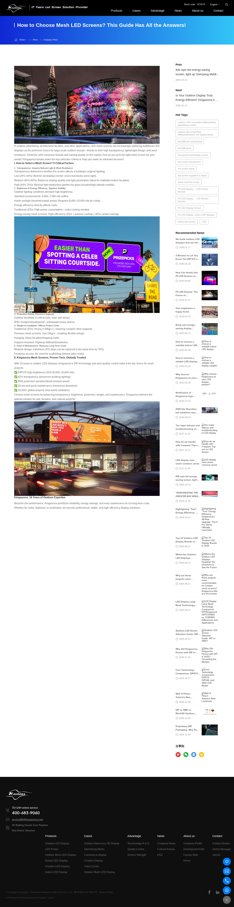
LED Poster (51, 849)
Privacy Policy (106, 892)
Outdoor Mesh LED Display (60, 855)
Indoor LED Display (56, 872)
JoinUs (216, 855)
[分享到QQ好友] (193, 754)
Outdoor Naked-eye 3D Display (101, 843)
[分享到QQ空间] (201, 754)
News (178, 10)
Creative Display (93, 860)
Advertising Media (94, 849)
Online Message (221, 849)
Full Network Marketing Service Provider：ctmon (30, 897)
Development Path (193, 849)
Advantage (157, 10)
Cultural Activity (166, 849)
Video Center (91, 866)
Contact (218, 10)
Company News (49, 40)
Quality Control (135, 849)
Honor (186, 860)
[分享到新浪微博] (178, 754)
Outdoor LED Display (57, 843)
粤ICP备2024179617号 (85, 892)
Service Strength (136, 855)
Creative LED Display (57, 866)
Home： (23, 40)
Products (116, 10)
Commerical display (95, 855)
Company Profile (192, 843)
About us (197, 10)
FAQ (159, 855)
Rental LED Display (56, 860)
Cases (136, 10)
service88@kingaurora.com (27, 819)
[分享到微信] (185, 754)
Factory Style (190, 855)
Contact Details (221, 843)
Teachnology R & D (138, 843)
